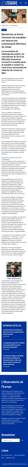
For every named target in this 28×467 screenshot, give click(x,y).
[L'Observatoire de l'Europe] (9, 3)
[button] (20, 3)
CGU (2, 457)
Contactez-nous (10, 457)
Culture (4, 30)
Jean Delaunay (13, 25)
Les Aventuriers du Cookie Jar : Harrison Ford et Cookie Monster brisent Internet (13, 332)
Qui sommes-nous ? (7, 455)
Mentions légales (19, 455)
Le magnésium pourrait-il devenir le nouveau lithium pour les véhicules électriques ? (14, 345)
